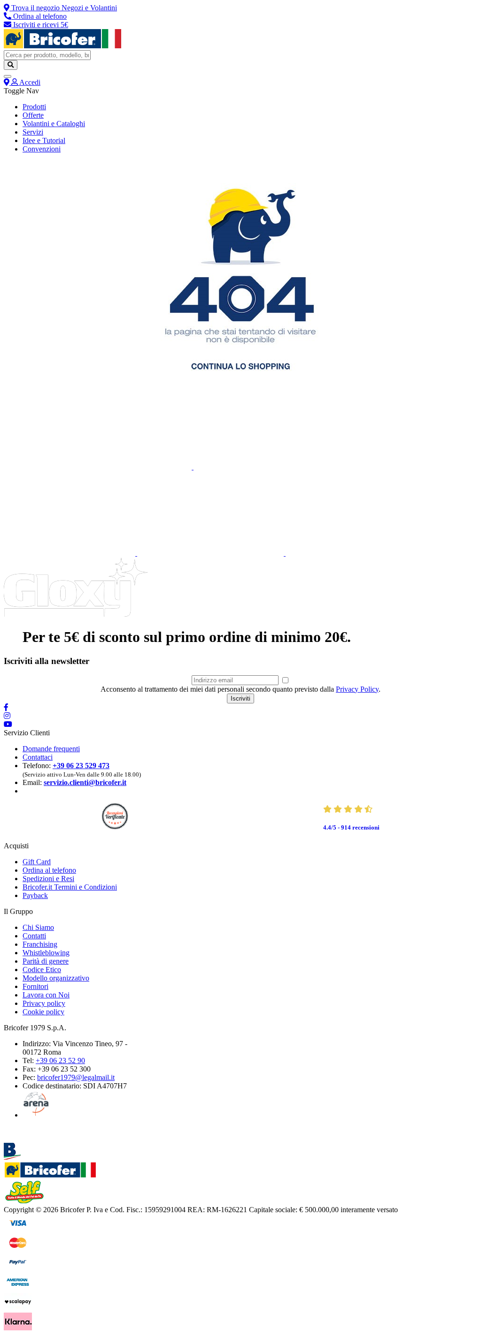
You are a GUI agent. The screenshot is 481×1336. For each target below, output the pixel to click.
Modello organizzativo (56, 978)
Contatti (34, 936)
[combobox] (47, 55)
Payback (35, 895)
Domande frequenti (51, 749)
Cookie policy (43, 1012)
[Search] (10, 65)
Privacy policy (44, 1003)
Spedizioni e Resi (48, 879)
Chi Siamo (38, 927)
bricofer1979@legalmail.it (76, 1077)
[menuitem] (34, 107)
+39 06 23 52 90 (60, 1060)
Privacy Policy (357, 689)
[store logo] (62, 46)
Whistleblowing (46, 953)
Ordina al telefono (49, 870)
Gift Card (37, 862)
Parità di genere (46, 961)
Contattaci (38, 757)
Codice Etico (42, 970)
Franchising (40, 944)
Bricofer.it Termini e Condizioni (70, 887)
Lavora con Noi (46, 995)
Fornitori (35, 986)
